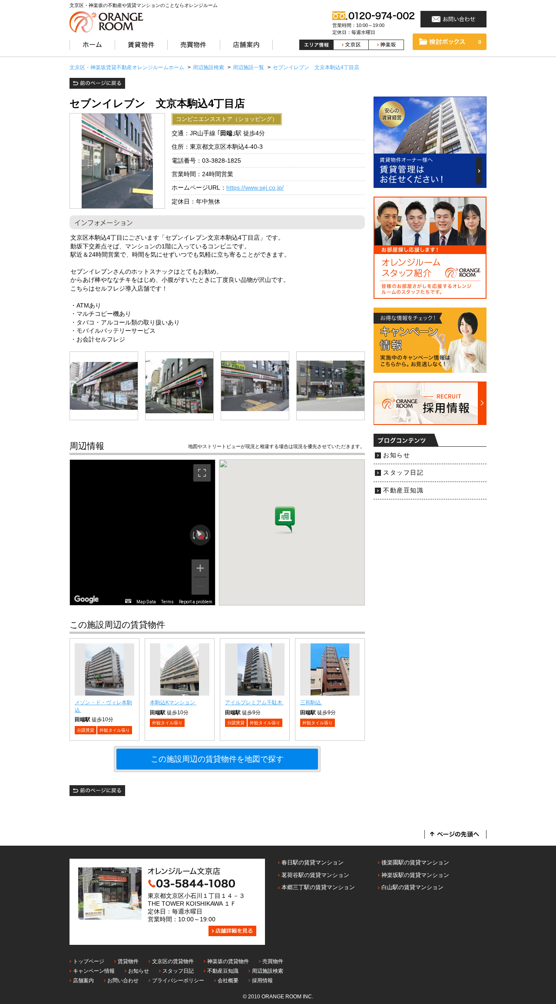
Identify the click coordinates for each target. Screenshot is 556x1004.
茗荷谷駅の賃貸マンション (315, 875)
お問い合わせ (123, 980)
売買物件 (272, 961)
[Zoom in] (200, 568)
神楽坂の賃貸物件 (228, 961)
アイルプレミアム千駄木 (254, 702)
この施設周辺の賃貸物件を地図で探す (217, 759)
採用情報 (262, 980)
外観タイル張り (114, 730)
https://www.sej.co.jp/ (255, 187)
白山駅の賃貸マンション (412, 887)
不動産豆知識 (403, 490)
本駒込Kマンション (173, 702)
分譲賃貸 (85, 730)
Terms (167, 601)
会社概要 (228, 980)
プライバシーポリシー (178, 980)
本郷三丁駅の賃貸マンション (318, 887)
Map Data (146, 601)
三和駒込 (311, 702)
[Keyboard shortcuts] (128, 601)
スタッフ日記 (403, 472)
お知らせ (396, 455)
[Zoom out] (200, 586)
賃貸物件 (128, 961)
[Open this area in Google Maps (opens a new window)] (86, 599)
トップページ (88, 961)
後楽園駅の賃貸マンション (415, 862)
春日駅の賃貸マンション (312, 862)
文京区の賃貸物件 (173, 961)
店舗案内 (83, 980)
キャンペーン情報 (94, 971)
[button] (285, 521)
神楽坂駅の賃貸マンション (415, 875)
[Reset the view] (200, 535)
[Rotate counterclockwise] (193, 535)
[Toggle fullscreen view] (202, 473)
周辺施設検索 (267, 971)
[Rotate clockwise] (208, 535)
